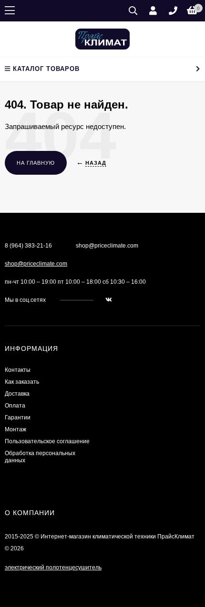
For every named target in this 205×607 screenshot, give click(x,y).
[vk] (108, 300)
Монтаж (15, 429)
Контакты (18, 370)
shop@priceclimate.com (36, 263)
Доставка (17, 393)
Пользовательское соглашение (47, 441)
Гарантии (18, 417)
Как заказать (22, 381)
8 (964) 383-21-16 (28, 245)
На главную (36, 163)
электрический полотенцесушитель (53, 567)
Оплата (15, 405)
